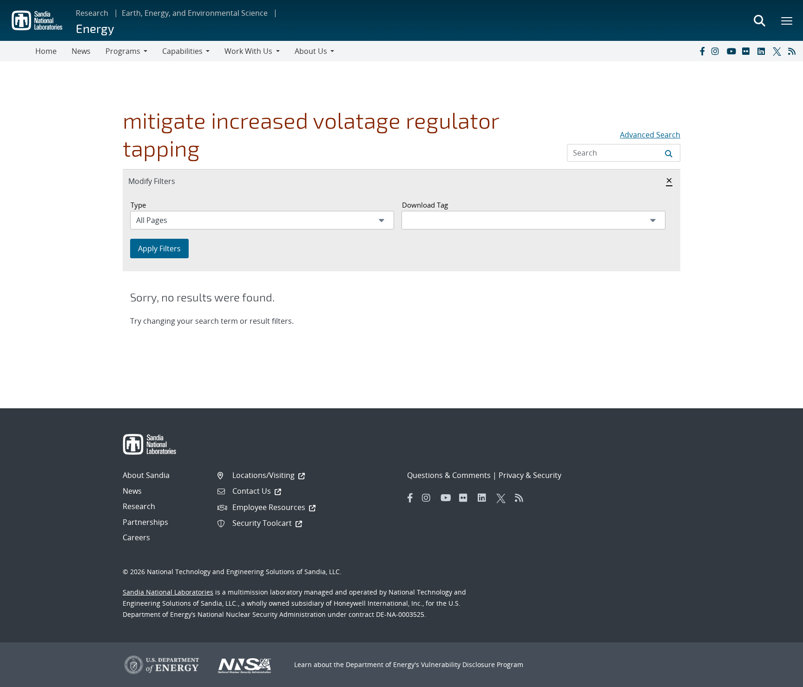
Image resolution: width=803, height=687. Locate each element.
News (81, 51)
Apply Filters (159, 248)
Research (92, 13)
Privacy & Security (530, 475)
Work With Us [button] (248, 51)
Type (138, 204)
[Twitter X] (778, 51)
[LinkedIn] (763, 51)
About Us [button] (311, 51)
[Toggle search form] (759, 20)
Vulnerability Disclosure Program (472, 664)
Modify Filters (162, 181)
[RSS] (793, 51)
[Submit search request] (668, 153)
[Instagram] (717, 51)
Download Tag (425, 204)
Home (46, 51)
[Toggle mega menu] (787, 20)
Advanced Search (650, 135)
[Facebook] (701, 51)
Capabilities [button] (182, 51)
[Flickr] (747, 51)
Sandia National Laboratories (168, 592)
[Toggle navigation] (17, 51)
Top (775, 676)
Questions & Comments (449, 475)
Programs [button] (122, 51)
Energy (95, 28)
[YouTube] (732, 51)
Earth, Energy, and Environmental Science (195, 13)
